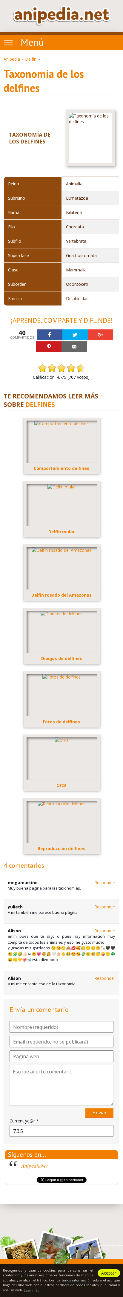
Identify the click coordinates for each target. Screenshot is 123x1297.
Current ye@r (24, 1121)
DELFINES (40, 404)
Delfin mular (61, 531)
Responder (104, 882)
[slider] (61, 368)
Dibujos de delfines (61, 658)
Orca (61, 785)
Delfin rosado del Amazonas (61, 595)
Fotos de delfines (61, 722)
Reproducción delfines (61, 848)
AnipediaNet (34, 1165)
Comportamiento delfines (61, 468)
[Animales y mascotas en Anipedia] (61, 15)
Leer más (31, 1290)
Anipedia (12, 59)
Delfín (30, 59)
